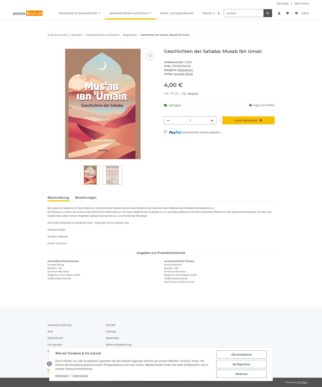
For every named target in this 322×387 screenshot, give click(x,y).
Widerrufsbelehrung (118, 344)
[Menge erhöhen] (212, 120)
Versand (193, 93)
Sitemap (111, 331)
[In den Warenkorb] (50, 47)
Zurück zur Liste (59, 34)
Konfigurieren (241, 364)
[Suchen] (267, 13)
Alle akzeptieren (241, 354)
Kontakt (110, 325)
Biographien (185, 70)
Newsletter (112, 338)
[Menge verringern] (168, 120)
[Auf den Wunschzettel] (150, 56)
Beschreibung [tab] (58, 197)
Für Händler (55, 344)
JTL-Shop (302, 382)
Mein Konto (301, 3)
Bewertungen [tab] (86, 197)
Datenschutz (80, 375)
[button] (279, 13)
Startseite (282, 3)
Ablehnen (241, 373)
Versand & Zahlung (59, 325)
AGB (50, 331)
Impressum (62, 375)
